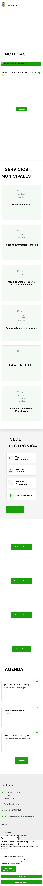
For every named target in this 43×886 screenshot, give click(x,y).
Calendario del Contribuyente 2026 (17, 835)
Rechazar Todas (21, 876)
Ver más (21, 109)
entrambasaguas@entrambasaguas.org (19, 816)
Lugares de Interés (21, 581)
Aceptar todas (21, 882)
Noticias (5, 69)
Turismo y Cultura (21, 547)
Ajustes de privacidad (9, 838)
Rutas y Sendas (21, 649)
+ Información (15, 509)
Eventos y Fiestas (21, 615)
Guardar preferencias (8, 869)
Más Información (7, 852)
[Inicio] (10, 4)
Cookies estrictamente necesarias (14, 856)
